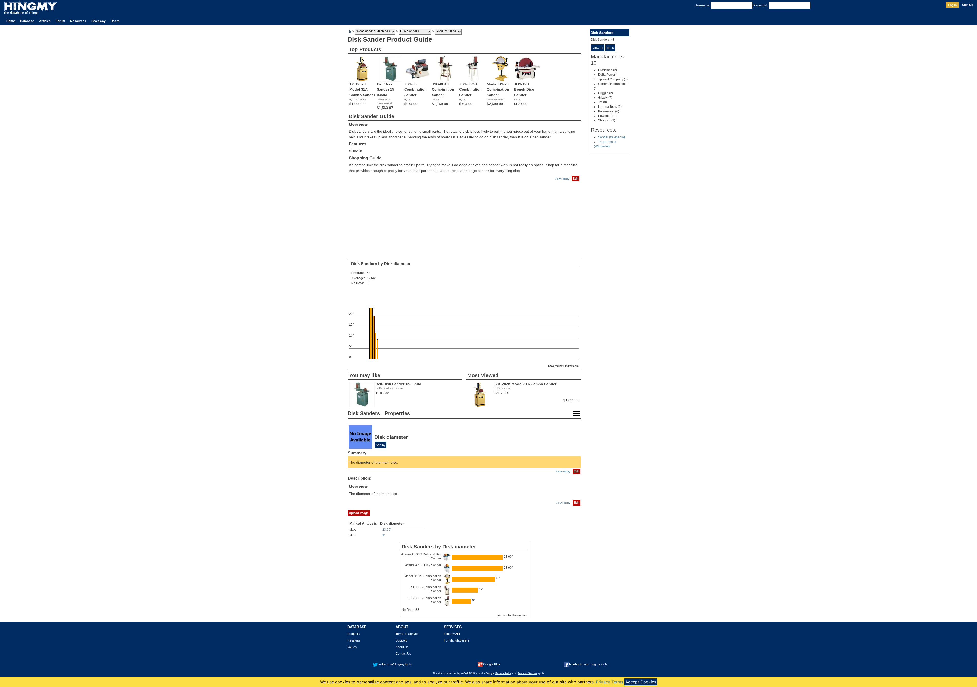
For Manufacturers (456, 640)
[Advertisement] (464, 220)
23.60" (386, 529)
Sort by (380, 445)
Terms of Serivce (407, 634)
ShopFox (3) (606, 120)
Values (352, 647)
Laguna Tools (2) (610, 107)
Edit (575, 178)
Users (115, 21)
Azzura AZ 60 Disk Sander (423, 565)
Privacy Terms (609, 681)
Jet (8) (602, 102)
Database (27, 21)
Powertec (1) (607, 116)
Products (353, 634)
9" (383, 535)
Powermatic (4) (608, 111)
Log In (952, 5)
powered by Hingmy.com (563, 365)
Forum (60, 21)
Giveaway (98, 21)
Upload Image (359, 513)
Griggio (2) (605, 93)
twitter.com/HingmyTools (395, 664)
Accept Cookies (640, 681)
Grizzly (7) (605, 97)
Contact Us (403, 653)
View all (597, 48)
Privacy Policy (503, 673)
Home (10, 21)
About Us (402, 647)
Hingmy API (452, 634)
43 (368, 273)
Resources (78, 21)
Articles (45, 21)
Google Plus (491, 664)
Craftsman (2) (607, 70)
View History (562, 178)
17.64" (371, 278)
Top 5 (610, 48)
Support (401, 640)
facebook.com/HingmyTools (588, 664)
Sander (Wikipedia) (611, 137)
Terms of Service (527, 673)
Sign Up (967, 5)
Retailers (353, 640)
